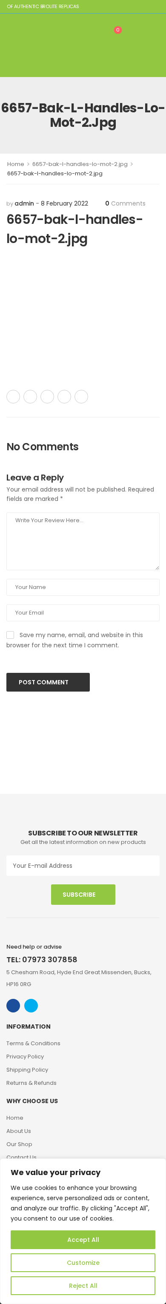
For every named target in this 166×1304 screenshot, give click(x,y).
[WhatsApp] (64, 396)
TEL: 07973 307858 (41, 959)
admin (24, 203)
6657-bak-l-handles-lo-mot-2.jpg (80, 164)
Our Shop (19, 1144)
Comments (125, 203)
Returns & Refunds (31, 1083)
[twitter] (31, 1005)
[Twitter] (30, 396)
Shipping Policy (27, 1070)
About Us (18, 1131)
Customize (83, 1262)
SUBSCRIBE (79, 894)
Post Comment (44, 682)
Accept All (83, 1239)
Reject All (83, 1285)
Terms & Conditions (33, 1043)
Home (15, 164)
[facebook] (13, 1005)
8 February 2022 (64, 203)
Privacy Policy (25, 1056)
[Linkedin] (81, 396)
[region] (83, 1231)
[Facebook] (13, 396)
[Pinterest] (47, 396)
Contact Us (21, 1157)
